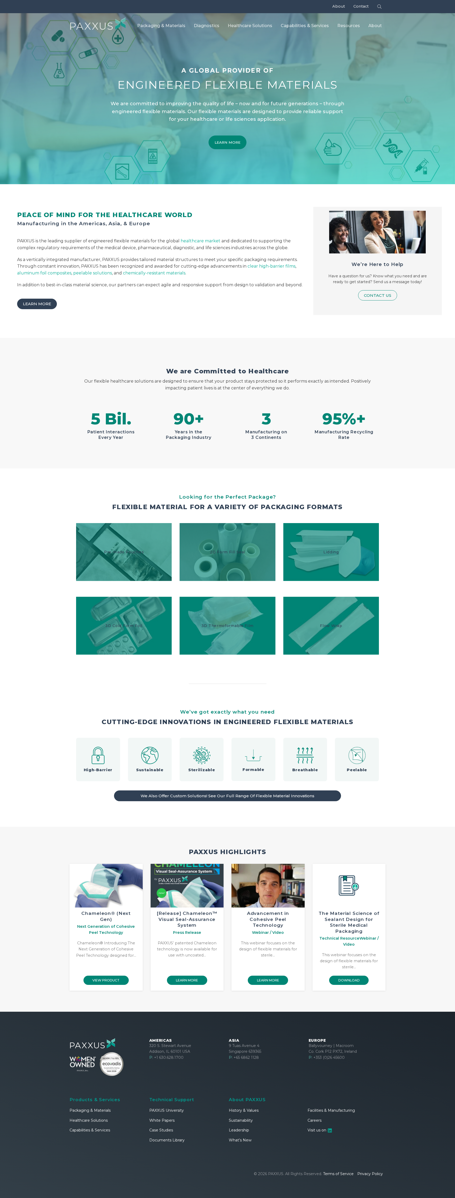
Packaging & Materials (90, 1110)
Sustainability (241, 1120)
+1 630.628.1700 (166, 1057)
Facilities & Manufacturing (331, 1110)
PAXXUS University (166, 1110)
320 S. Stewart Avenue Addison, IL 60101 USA (170, 1048)
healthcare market (200, 240)
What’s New (240, 1140)
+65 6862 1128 (244, 1057)
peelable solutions (92, 272)
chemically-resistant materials (154, 272)
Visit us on (317, 1130)
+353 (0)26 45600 (327, 1057)
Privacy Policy (370, 1173)
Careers (315, 1120)
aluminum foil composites (44, 272)
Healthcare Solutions (89, 1120)
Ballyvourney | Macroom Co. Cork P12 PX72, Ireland (333, 1048)
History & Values (244, 1110)
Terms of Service (338, 1173)
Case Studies (161, 1130)
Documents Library (167, 1140)
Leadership (239, 1130)
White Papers (162, 1120)
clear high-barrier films (271, 266)
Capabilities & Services (90, 1130)
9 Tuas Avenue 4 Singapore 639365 (245, 1048)
